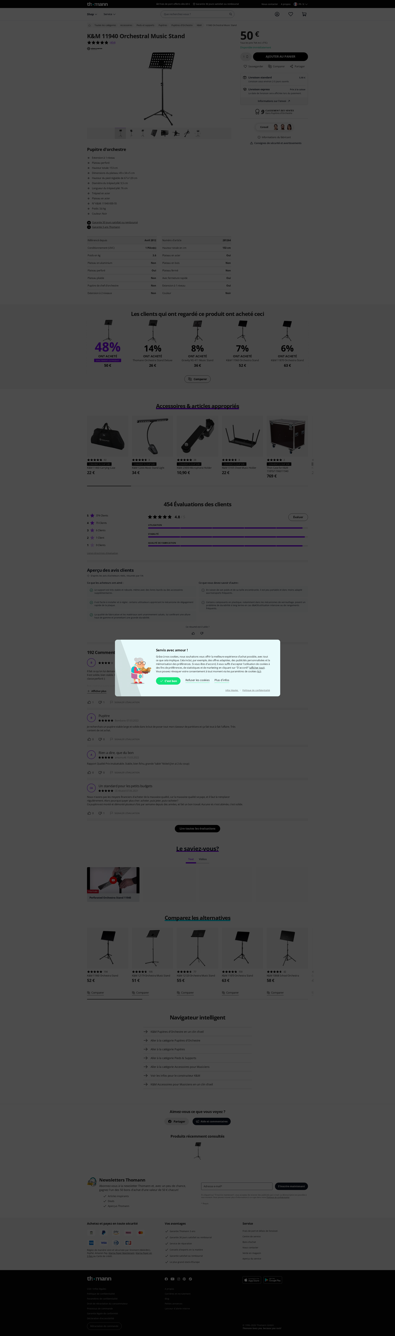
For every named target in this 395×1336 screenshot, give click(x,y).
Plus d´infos (221, 680)
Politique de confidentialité (256, 690)
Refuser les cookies (197, 680)
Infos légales (232, 690)
